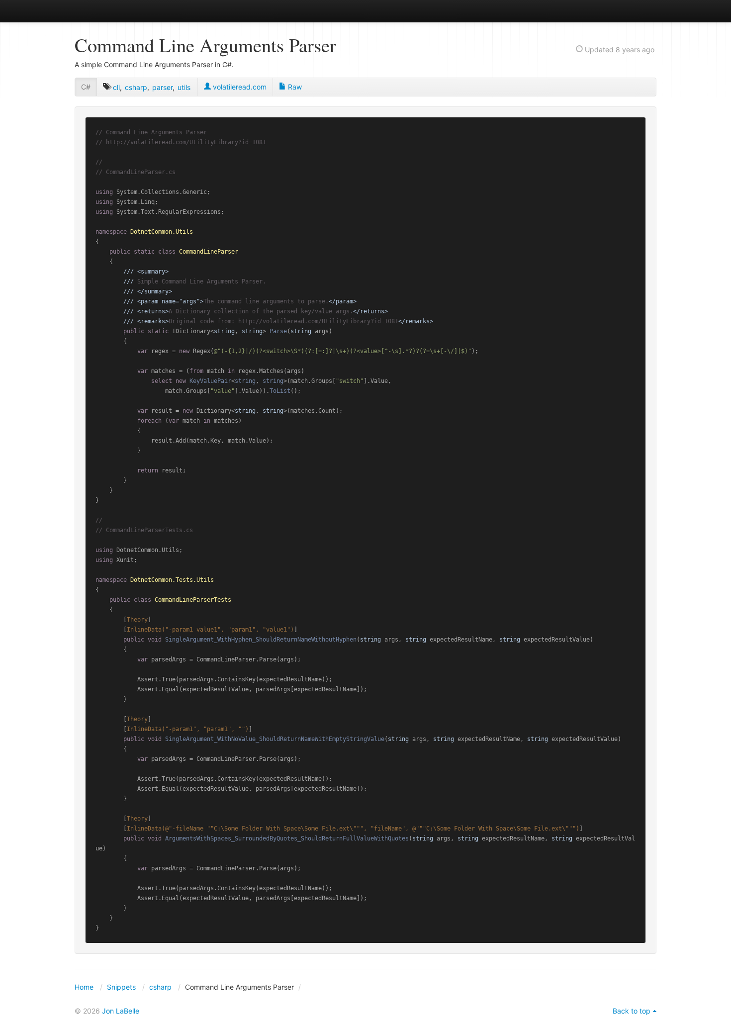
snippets (107, 10)
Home (84, 987)
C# (86, 87)
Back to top (631, 1011)
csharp (136, 87)
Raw (294, 87)
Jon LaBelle (120, 1011)
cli (116, 87)
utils (184, 87)
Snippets (121, 987)
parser (162, 87)
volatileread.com (239, 87)
